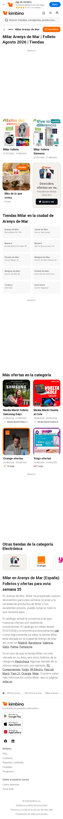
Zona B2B (8, 789)
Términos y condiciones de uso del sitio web (31, 809)
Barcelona (34, 643)
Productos (8, 771)
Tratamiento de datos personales (31, 814)
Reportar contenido (13, 762)
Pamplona (25, 647)
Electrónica (22, 661)
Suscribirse (53, 29)
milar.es (7, 681)
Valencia (48, 643)
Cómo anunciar (11, 784)
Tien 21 (15, 673)
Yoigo (25, 669)
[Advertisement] (31, 83)
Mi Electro (36, 669)
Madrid (22, 643)
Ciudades (7, 767)
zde (56, 631)
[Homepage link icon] (4, 693)
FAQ (5, 753)
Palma (14, 647)
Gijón (6, 647)
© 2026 (31, 801)
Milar (35, 673)
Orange (26, 673)
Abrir (55, 4)
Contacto (8, 758)
